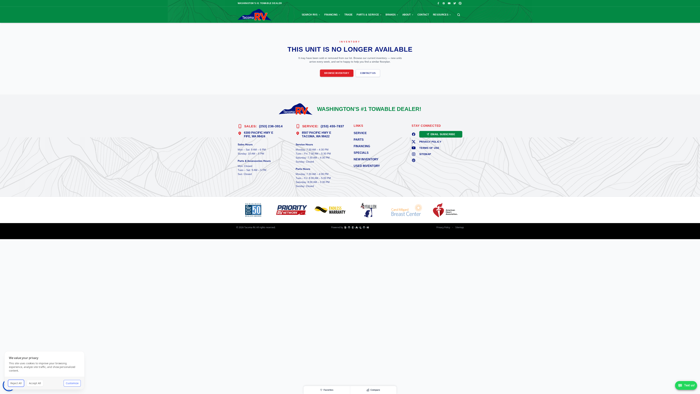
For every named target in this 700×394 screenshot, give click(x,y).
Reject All (16, 383)
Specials (361, 152)
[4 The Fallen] (369, 210)
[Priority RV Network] (292, 210)
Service (360, 133)
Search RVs (310, 14)
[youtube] (414, 148)
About (406, 14)
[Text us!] (686, 386)
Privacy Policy (430, 141)
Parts (359, 139)
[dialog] (44, 370)
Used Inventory (367, 165)
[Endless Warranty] (330, 210)
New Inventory (366, 159)
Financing (331, 14)
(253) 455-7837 (332, 126)
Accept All (35, 383)
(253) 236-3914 (271, 126)
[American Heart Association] (446, 210)
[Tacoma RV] (255, 15)
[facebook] (414, 134)
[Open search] (458, 14)
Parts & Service (368, 14)
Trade (348, 14)
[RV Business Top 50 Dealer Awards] (254, 210)
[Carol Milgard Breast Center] (407, 210)
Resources (440, 14)
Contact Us (368, 73)
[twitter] (414, 142)
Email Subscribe (443, 134)
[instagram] (414, 154)
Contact (423, 14)
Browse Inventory (336, 73)
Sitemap (425, 154)
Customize (72, 383)
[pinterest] (414, 160)
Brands (391, 14)
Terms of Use (429, 147)
